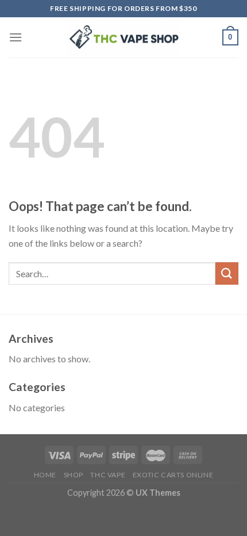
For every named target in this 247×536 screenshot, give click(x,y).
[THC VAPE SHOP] (123, 37)
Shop (73, 474)
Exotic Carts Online (173, 474)
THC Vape (107, 474)
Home (45, 474)
